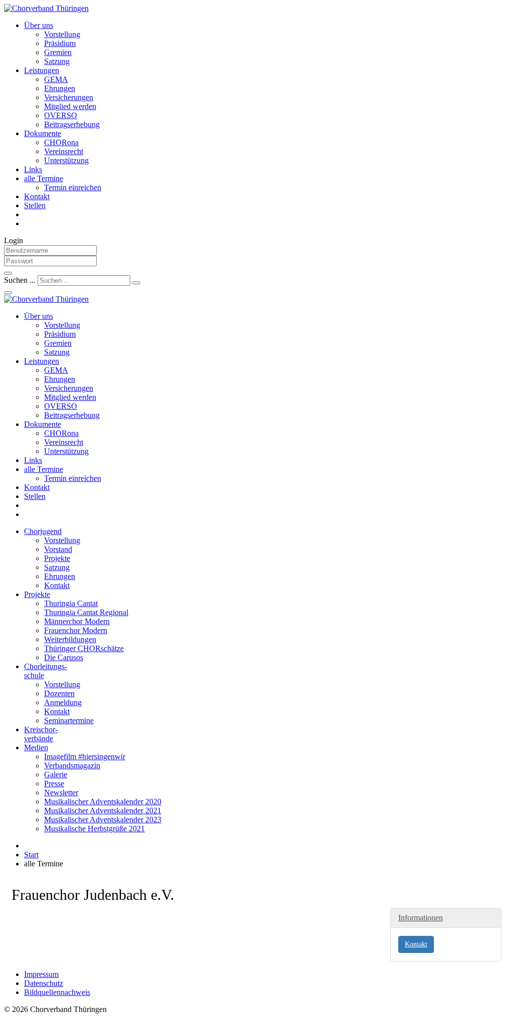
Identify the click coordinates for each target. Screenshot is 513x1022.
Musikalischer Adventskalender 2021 (102, 810)
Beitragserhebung (72, 124)
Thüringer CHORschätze (84, 648)
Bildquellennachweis (57, 992)
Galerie (55, 774)
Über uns (38, 25)
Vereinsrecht (63, 151)
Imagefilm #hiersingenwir (84, 756)
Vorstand (58, 549)
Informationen (420, 917)
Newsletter (61, 792)
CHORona (61, 142)
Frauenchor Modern (75, 630)
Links (33, 169)
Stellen (35, 205)
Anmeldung (63, 702)
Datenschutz (43, 983)
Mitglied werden (70, 106)
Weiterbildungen (70, 639)
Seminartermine (69, 720)
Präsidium (60, 43)
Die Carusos (63, 657)
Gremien (58, 52)
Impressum (41, 974)
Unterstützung (66, 160)
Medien (36, 747)
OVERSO (60, 115)
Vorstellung (62, 34)
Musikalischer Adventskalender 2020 (102, 801)
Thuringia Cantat (71, 603)
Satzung (57, 61)
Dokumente (42, 133)
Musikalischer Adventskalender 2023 (102, 819)
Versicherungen (68, 97)
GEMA (56, 79)
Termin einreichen (72, 187)
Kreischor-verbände (41, 734)
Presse (54, 783)
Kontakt (37, 196)
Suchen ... (20, 280)
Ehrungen (59, 88)
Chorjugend (43, 531)
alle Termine (43, 178)
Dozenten (59, 693)
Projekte (57, 558)
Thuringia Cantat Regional (86, 612)
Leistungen (41, 70)
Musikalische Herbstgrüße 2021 (94, 828)
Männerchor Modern (77, 621)
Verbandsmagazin (72, 765)
